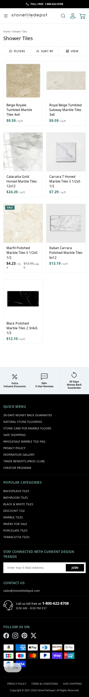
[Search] (63, 16)
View (74, 51)
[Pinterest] (24, 635)
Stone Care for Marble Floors (27, 428)
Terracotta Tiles (16, 537)
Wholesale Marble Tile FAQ (24, 441)
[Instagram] (15, 635)
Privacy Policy (14, 448)
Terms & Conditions (44, 683)
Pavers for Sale (15, 524)
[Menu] (5, 15)
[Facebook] (6, 635)
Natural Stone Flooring (22, 422)
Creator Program (17, 468)
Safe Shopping (14, 435)
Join (75, 568)
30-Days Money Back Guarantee (27, 415)
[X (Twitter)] (33, 635)
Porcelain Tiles (15, 530)
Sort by (47, 51)
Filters (19, 51)
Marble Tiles (13, 517)
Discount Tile (14, 511)
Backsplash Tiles (16, 491)
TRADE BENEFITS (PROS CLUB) (23, 461)
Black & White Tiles (18, 504)
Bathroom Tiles (15, 497)
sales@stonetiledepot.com (21, 591)
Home (6, 31)
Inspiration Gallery (19, 455)
